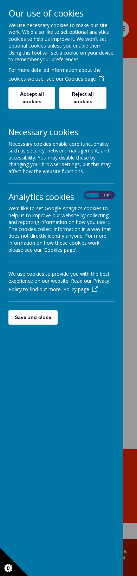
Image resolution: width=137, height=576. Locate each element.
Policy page (76, 289)
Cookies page (80, 78)
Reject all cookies (83, 97)
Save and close (33, 317)
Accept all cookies (32, 97)
